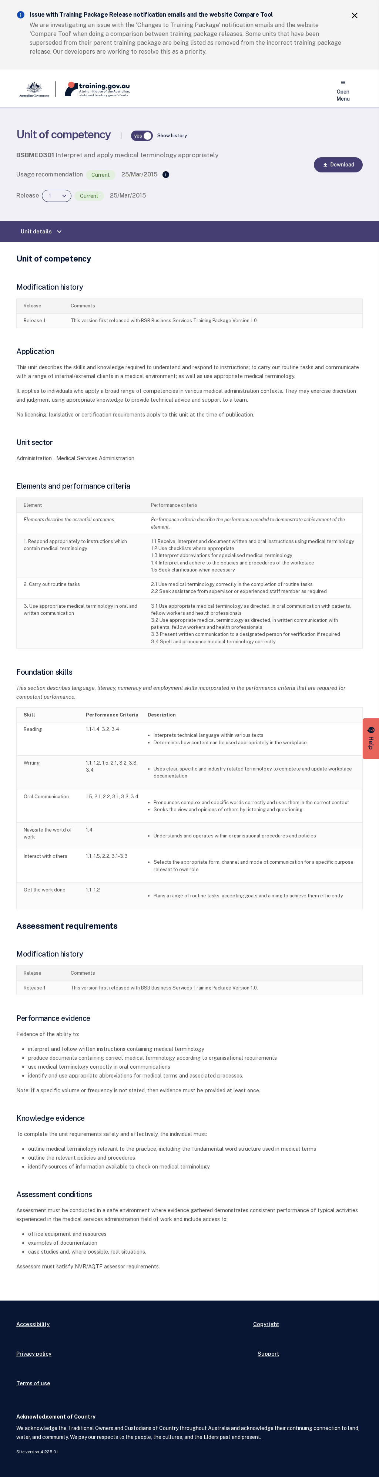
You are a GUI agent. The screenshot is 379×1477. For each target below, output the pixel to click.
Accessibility (33, 1324)
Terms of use (33, 1383)
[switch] (142, 136)
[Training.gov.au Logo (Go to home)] (93, 89)
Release (27, 195)
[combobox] (56, 196)
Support (268, 1353)
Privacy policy (33, 1353)
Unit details (42, 231)
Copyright (266, 1324)
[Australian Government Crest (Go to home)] (36, 89)
